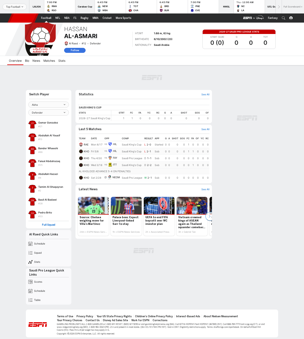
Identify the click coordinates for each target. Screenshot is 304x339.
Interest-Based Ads (188, 316)
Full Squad (48, 224)
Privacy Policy (85, 316)
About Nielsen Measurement (220, 316)
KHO (86, 151)
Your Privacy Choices (69, 320)
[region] (160, 115)
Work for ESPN (140, 320)
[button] (283, 18)
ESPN (23, 18)
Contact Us (93, 320)
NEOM (116, 177)
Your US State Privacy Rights (114, 316)
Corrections (160, 320)
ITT (115, 164)
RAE (86, 144)
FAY (115, 157)
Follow (75, 50)
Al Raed (73, 43)
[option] (93, 216)
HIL (115, 144)
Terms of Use (65, 316)
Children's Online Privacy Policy (154, 316)
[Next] (278, 6)
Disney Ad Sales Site (115, 320)
